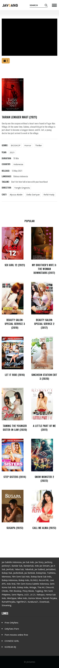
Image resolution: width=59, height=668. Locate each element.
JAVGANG (30, 662)
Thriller (38, 145)
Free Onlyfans (11, 622)
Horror (27, 145)
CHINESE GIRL (12, 640)
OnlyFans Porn (12, 628)
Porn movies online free (16, 634)
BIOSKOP (15, 145)
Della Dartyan (33, 194)
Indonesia (18, 164)
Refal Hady (49, 194)
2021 (12, 152)
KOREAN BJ (10, 646)
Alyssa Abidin (16, 194)
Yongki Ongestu (22, 187)
